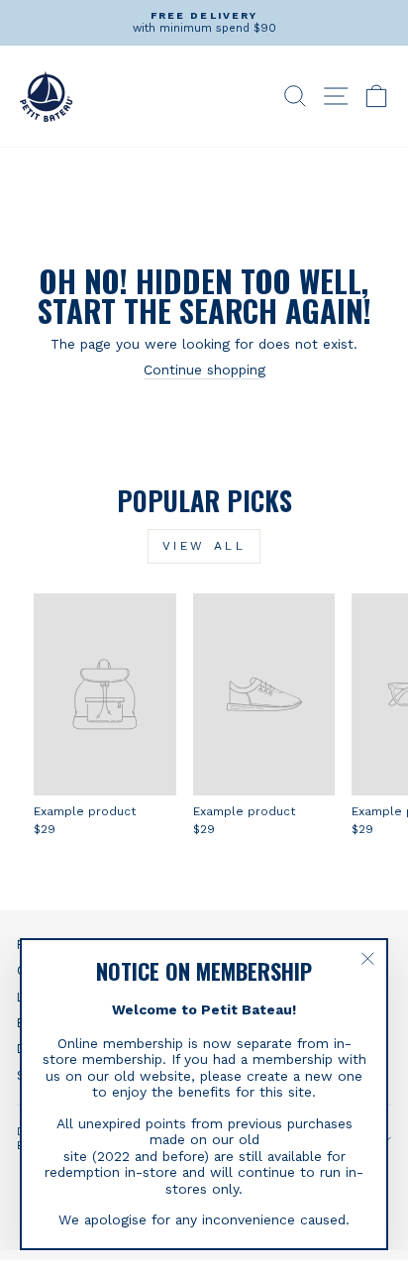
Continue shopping (204, 369)
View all (204, 546)
